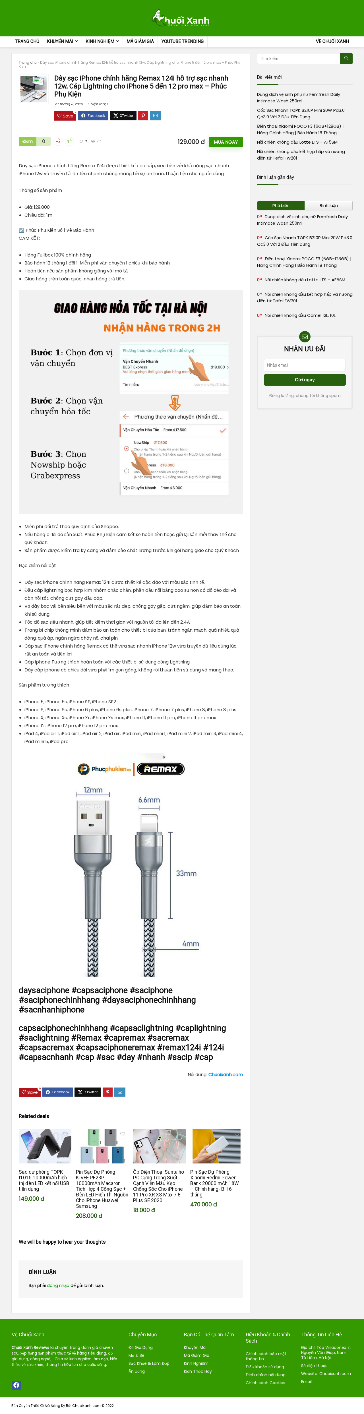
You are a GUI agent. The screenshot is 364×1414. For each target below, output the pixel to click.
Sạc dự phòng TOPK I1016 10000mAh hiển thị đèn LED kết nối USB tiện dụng (44, 1180)
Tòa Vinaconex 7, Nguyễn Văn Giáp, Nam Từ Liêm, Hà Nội (326, 1353)
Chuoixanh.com (335, 1373)
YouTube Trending (183, 41)
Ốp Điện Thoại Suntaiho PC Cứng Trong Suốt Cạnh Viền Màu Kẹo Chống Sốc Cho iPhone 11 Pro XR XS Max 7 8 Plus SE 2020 (158, 1186)
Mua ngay (226, 142)
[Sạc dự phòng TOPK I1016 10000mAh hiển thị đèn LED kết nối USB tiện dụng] (45, 1133)
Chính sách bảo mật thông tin (266, 1356)
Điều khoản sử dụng (265, 1367)
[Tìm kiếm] (346, 58)
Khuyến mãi (60, 41)
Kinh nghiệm (100, 41)
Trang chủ (27, 41)
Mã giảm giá (140, 41)
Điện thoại (98, 104)
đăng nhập (58, 1285)
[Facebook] (16, 1385)
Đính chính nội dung (266, 1375)
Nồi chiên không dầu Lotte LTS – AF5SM (297, 142)
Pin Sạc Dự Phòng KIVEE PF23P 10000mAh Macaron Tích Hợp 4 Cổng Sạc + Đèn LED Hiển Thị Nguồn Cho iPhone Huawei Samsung (102, 1189)
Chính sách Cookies (265, 1383)
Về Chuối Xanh (332, 41)
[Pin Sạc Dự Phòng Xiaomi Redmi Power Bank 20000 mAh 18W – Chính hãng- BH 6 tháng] (216, 1133)
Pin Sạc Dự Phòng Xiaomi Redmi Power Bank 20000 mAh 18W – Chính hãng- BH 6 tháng (214, 1183)
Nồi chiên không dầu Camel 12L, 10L (300, 315)
